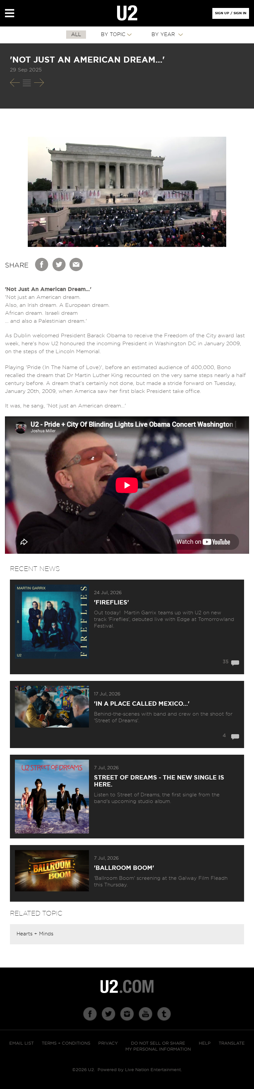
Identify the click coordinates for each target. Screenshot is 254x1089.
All (76, 34)
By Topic (113, 34)
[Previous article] (15, 82)
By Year (164, 34)
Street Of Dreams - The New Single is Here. (159, 781)
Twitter (59, 264)
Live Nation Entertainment (153, 1070)
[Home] (127, 13)
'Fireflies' (111, 603)
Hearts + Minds (35, 933)
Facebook (42, 264)
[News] (27, 82)
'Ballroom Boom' (124, 868)
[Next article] (39, 82)
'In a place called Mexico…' (142, 704)
